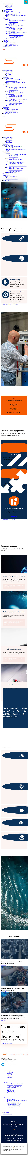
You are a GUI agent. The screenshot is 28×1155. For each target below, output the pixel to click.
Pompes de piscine (13, 23)
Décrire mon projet (7, 1043)
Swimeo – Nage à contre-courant (14, 1085)
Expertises (5, 10)
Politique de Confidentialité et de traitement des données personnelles (17, 1101)
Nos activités (9, 6)
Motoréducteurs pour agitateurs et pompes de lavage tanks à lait (16, 29)
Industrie (9, 1089)
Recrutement (9, 9)
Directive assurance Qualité (13, 1105)
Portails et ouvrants (10, 31)
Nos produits (6, 18)
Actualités (8, 7)
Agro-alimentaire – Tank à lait (14, 1086)
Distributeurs (6, 41)
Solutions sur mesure (8, 11)
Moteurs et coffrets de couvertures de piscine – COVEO (17, 21)
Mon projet (14, 516)
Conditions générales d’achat (13, 1104)
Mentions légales (11, 1099)
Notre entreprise (7, 1070)
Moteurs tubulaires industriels (15, 36)
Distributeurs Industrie (11, 44)
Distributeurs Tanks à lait (12, 45)
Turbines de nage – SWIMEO (16, 26)
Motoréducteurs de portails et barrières (17, 32)
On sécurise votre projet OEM (10, 304)
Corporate (6, 1098)
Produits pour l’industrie (11, 33)
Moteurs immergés (11, 1091)
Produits (6, 1082)
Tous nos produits (11, 1092)
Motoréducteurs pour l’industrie (16, 35)
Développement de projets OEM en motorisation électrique (14, 13)
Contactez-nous (6, 46)
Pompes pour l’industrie (14, 37)
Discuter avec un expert (8, 519)
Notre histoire (9, 5)
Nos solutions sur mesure (13, 211)
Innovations (6, 40)
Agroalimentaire (10, 27)
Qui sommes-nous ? (7, 3)
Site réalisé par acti (7, 1114)
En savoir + (3, 965)
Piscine (8, 19)
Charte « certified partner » (12, 42)
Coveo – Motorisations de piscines (15, 1083)
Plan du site (6, 1112)
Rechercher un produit (11, 39)
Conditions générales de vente (14, 1103)
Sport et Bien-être (10, 24)
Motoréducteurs (10, 1090)
